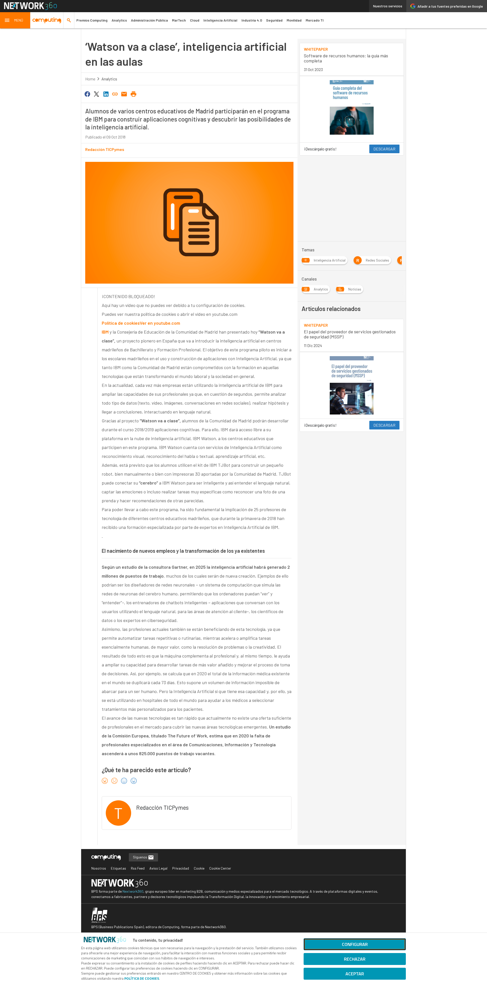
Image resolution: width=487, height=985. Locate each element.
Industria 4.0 (251, 20)
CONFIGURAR (355, 944)
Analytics (119, 20)
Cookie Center (220, 868)
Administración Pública (149, 20)
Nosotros (98, 868)
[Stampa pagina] (133, 94)
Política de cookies (121, 323)
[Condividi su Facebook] (87, 94)
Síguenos (140, 857)
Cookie (199, 868)
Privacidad (180, 868)
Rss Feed (138, 868)
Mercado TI (315, 20)
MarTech (179, 20)
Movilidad (294, 20)
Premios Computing (92, 20)
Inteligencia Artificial (220, 20)
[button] (15, 20)
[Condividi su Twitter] (96, 94)
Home (90, 78)
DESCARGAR (384, 148)
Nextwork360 (133, 891)
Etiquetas (118, 868)
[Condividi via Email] (124, 94)
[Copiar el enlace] (115, 94)
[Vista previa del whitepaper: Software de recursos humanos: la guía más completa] (352, 109)
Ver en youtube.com (160, 323)
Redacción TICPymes (104, 149)
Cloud (194, 20)
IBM (106, 332)
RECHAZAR (355, 959)
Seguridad (274, 20)
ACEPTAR (354, 973)
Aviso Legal (158, 868)
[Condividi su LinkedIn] (106, 94)
